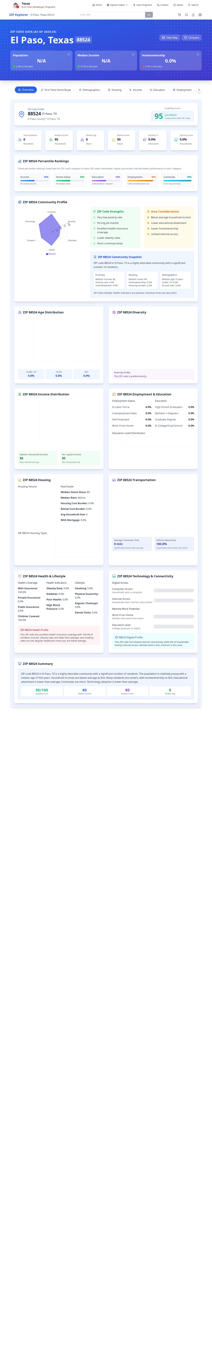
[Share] (193, 15)
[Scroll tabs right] (199, 90)
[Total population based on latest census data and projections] (69, 54)
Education (159, 90)
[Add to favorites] (186, 15)
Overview (28, 89)
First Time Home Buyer (58, 90)
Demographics (91, 90)
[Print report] (200, 15)
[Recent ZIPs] (179, 15)
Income (137, 90)
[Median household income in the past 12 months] (133, 54)
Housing (117, 90)
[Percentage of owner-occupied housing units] (198, 54)
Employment (184, 90)
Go (149, 14)
